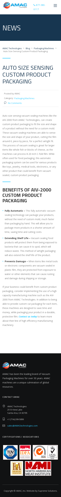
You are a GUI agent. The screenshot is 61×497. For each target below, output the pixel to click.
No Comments (15, 103)
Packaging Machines (24, 98)
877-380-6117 (39, 7)
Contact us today (28, 316)
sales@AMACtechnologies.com (22, 425)
